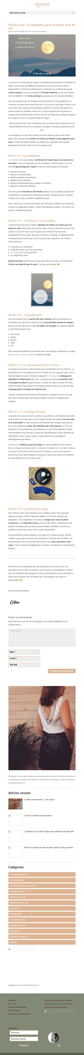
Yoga (12, 942)
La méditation (14, 160)
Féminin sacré (30, 31)
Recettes (13, 931)
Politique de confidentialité (17, 1007)
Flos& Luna (14, 354)
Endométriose (16, 891)
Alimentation (15, 880)
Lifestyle (13, 914)
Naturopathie (15, 919)
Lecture (13, 908)
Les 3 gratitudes (17, 252)
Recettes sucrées (17, 936)
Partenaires (12, 1000)
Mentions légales (14, 1010)
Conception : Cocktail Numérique (19, 1014)
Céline (13, 31)
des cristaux (51, 376)
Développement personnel (21, 885)
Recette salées (16, 925)
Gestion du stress (17, 902)
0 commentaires (41, 31)
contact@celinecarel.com (29, 985)
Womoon (24, 354)
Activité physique (17, 874)
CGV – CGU (12, 1004)
